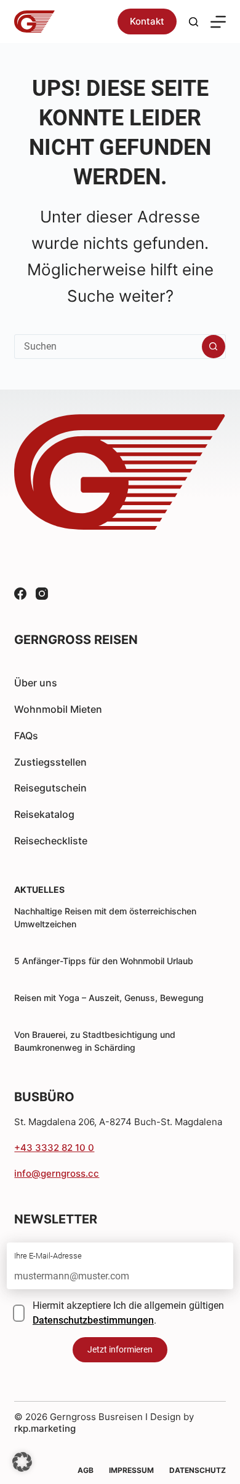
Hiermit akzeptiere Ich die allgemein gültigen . (128, 1313)
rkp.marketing (45, 1428)
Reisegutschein (50, 788)
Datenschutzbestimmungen (93, 1320)
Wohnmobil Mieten (58, 709)
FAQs (26, 735)
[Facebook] (20, 593)
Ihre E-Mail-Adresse (48, 1256)
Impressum (131, 1470)
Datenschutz (197, 1470)
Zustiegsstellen (50, 762)
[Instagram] (42, 593)
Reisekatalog (44, 814)
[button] (22, 1462)
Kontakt (147, 21)
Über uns (35, 683)
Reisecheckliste (50, 840)
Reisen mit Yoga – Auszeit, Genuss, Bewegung (109, 997)
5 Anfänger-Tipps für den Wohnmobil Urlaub (103, 961)
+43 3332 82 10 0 (54, 1147)
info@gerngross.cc (56, 1173)
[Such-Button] (213, 346)
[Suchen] (193, 21)
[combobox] (108, 346)
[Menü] (218, 21)
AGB (86, 1470)
